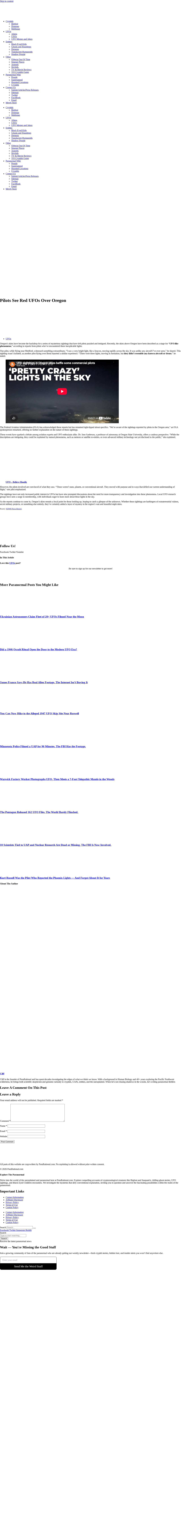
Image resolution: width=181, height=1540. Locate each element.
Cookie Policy (12, 1207)
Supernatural (17, 80)
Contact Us (11, 87)
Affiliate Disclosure (14, 1200)
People (14, 77)
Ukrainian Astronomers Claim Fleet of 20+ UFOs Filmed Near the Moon (42, 616)
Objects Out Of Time (20, 59)
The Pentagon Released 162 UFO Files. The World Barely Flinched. (39, 812)
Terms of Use (12, 1205)
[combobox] (13, 1235)
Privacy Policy (12, 1202)
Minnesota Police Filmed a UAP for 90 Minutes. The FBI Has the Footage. (43, 746)
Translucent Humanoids (22, 52)
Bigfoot (14, 24)
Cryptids (9, 21)
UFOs (8, 31)
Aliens (14, 34)
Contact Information (15, 1197)
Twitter (14, 95)
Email (14, 100)
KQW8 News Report (14, 509)
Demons (15, 49)
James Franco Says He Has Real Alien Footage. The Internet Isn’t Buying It (44, 682)
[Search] (34, 1228)
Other (8, 57)
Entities (9, 41)
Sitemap (15, 92)
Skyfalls (15, 67)
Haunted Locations (19, 82)
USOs (14, 36)
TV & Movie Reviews (21, 69)
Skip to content (6, 1)
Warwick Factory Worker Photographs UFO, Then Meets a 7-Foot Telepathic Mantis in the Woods (57, 779)
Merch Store (11, 102)
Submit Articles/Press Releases (25, 90)
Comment (5, 1121)
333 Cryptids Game (20, 72)
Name (3, 1126)
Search (3, 1227)
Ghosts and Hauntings (21, 47)
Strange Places (17, 62)
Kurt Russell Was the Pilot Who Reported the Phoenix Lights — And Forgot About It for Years (55, 877)
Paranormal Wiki (13, 75)
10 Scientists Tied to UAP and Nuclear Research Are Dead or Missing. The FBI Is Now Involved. (55, 844)
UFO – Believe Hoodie (16, 482)
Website (3, 1136)
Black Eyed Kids (19, 44)
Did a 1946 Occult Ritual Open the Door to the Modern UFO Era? (38, 649)
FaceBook (16, 97)
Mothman (15, 29)
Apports (15, 64)
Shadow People (18, 54)
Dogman (15, 26)
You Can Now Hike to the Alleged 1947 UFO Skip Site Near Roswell (39, 713)
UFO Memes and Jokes (21, 39)
